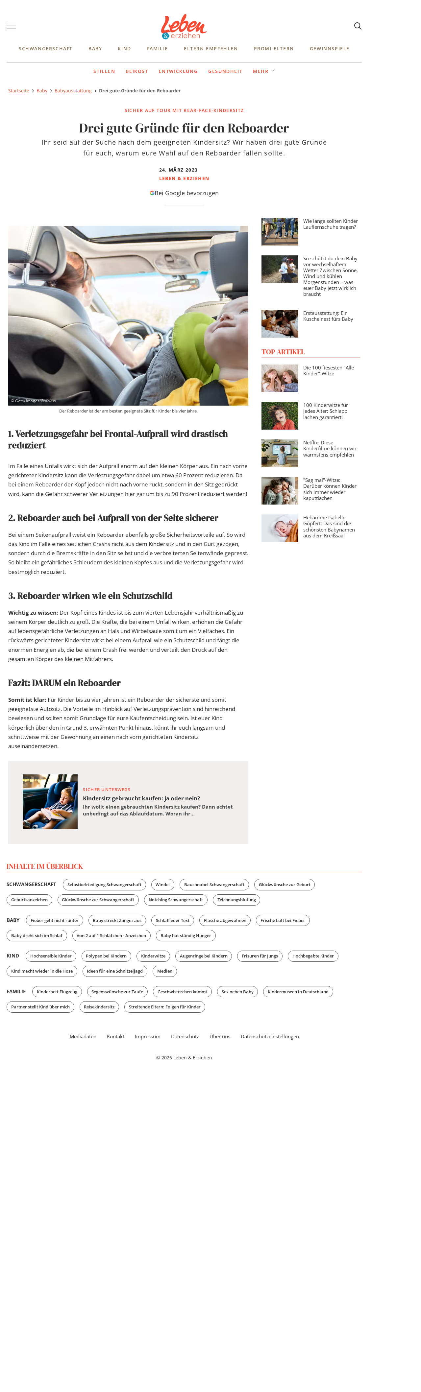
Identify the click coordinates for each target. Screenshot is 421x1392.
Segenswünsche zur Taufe (117, 992)
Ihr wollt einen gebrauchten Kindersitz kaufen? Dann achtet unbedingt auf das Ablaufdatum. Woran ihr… (158, 810)
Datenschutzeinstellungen (270, 1036)
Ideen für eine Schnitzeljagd (115, 971)
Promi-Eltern (274, 48)
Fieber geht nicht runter (55, 920)
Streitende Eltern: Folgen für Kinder (165, 1007)
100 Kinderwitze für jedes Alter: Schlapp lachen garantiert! (325, 411)
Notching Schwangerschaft (176, 900)
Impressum (148, 1036)
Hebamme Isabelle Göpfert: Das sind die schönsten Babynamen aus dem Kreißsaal (329, 526)
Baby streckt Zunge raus (117, 920)
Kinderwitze (153, 956)
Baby (95, 48)
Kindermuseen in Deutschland (298, 992)
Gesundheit (225, 71)
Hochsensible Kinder (51, 956)
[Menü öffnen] (11, 27)
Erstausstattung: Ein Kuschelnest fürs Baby (328, 316)
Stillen (104, 71)
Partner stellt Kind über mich (40, 1007)
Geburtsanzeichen (29, 900)
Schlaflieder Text (172, 920)
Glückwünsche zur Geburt (284, 884)
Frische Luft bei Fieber (282, 920)
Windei (163, 884)
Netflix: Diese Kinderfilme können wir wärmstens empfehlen (330, 448)
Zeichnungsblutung (236, 900)
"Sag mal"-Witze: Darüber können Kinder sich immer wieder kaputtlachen (330, 489)
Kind (124, 48)
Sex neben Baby (238, 992)
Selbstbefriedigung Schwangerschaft (104, 884)
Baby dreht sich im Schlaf (36, 935)
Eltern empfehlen (211, 48)
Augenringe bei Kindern (204, 956)
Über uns (220, 1036)
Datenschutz (185, 1036)
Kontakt (115, 1036)
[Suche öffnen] (358, 26)
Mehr (260, 71)
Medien (164, 971)
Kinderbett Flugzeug (57, 992)
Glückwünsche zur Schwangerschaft (98, 900)
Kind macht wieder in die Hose (42, 971)
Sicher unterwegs (106, 789)
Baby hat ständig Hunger (186, 935)
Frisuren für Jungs (260, 956)
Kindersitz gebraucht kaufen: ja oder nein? (141, 798)
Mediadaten (83, 1036)
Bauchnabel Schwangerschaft (214, 884)
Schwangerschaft (46, 48)
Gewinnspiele (330, 48)
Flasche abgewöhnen (225, 920)
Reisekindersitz (99, 1007)
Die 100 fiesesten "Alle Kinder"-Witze (328, 370)
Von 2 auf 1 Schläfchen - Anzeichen (111, 935)
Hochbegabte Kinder (313, 956)
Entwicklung (178, 71)
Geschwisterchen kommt (182, 992)
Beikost (137, 71)
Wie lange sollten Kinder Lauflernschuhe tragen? (330, 224)
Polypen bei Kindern (106, 956)
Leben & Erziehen (184, 27)
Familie (157, 48)
